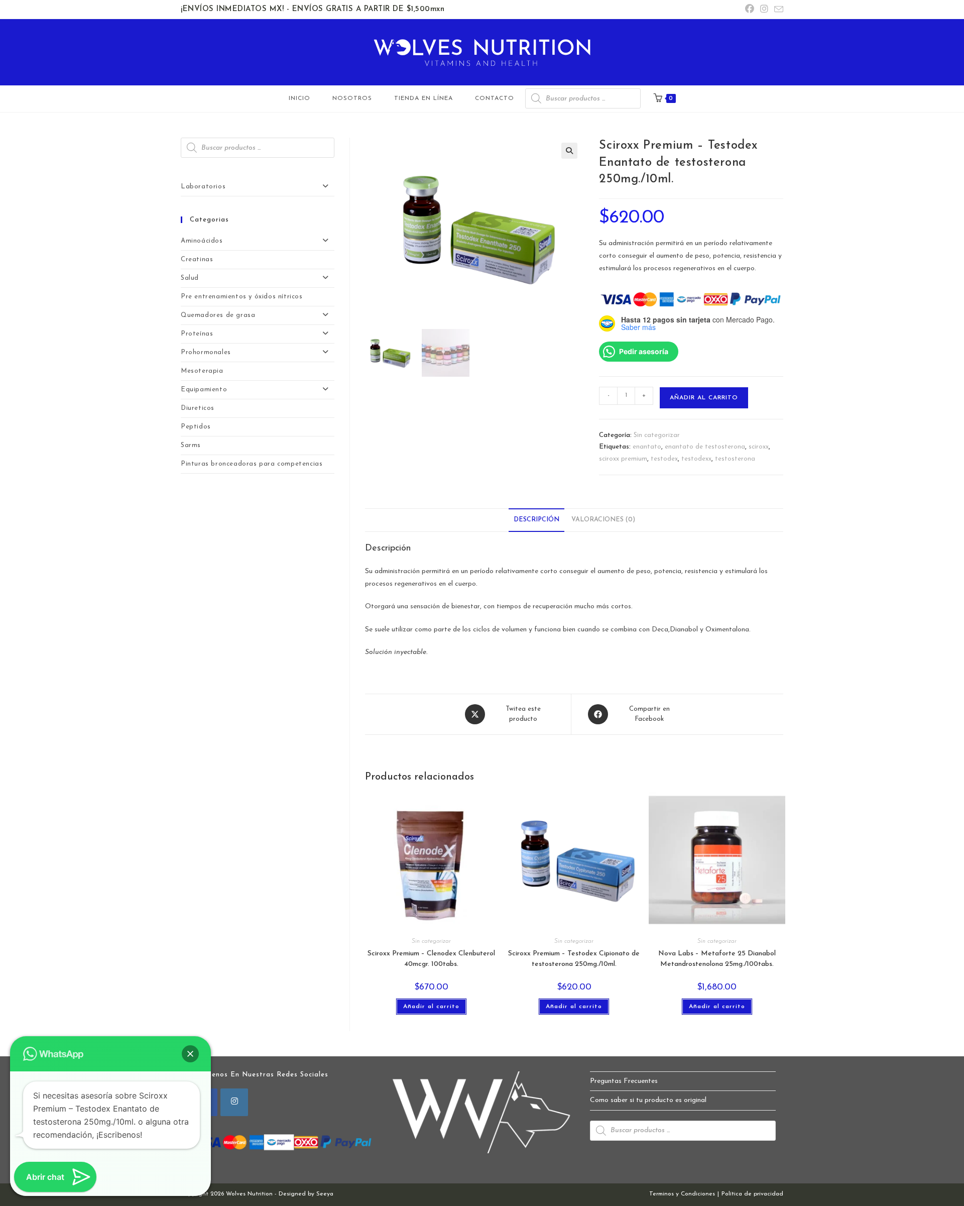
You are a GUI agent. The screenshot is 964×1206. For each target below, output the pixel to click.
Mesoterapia (202, 371)
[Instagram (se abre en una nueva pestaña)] (764, 10)
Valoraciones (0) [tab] (603, 520)
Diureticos (197, 408)
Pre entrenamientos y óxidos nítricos (242, 296)
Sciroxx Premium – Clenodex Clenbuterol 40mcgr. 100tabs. (431, 959)
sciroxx (759, 447)
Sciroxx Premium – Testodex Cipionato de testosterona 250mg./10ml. (574, 959)
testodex (664, 459)
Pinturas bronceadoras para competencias (251, 464)
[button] (569, 151)
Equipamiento (204, 389)
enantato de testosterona (705, 447)
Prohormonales (206, 352)
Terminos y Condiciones (682, 1194)
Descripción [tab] (536, 520)
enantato (647, 447)
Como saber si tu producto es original (648, 1100)
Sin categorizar (657, 435)
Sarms (191, 445)
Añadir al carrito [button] (431, 1007)
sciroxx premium (623, 459)
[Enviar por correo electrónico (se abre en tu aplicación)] (777, 10)
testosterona (735, 459)
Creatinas (197, 259)
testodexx (696, 459)
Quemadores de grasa (218, 315)
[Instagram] (234, 1102)
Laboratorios (203, 186)
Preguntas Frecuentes (624, 1081)
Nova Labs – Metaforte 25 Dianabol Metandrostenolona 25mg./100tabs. (717, 959)
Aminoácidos (202, 241)
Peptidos (196, 426)
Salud (190, 278)
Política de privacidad (752, 1194)
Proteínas (197, 334)
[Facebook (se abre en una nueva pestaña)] (749, 10)
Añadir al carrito (704, 398)
